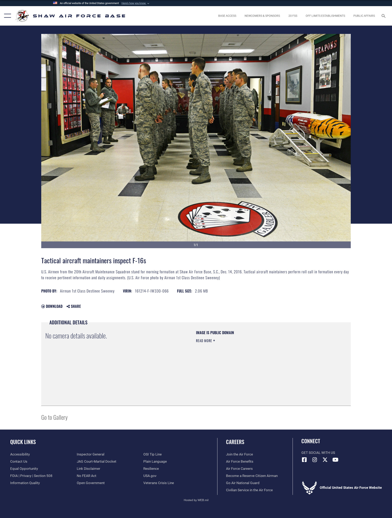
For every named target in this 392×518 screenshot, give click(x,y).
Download (53, 306)
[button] (135, 3)
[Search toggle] (384, 16)
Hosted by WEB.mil (196, 500)
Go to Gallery (54, 417)
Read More (204, 340)
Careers (235, 441)
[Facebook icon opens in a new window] (304, 460)
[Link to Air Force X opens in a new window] (325, 460)
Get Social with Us (318, 453)
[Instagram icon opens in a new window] (315, 460)
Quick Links (23, 441)
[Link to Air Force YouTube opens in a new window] (335, 460)
